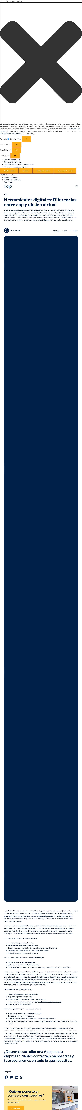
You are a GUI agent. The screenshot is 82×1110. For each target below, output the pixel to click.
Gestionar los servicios (12, 162)
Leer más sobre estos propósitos (16, 167)
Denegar (26, 171)
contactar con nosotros (52, 1056)
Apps (5, 194)
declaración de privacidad (10, 134)
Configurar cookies (43, 171)
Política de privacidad (12, 180)
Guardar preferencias (65, 171)
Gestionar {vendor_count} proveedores (18, 164)
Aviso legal (8, 182)
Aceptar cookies (9, 171)
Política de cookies (11, 177)
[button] (41, 62)
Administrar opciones (12, 160)
